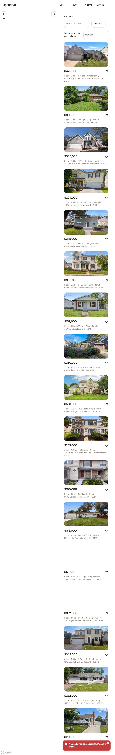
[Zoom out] (3, 18)
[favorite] (106, 71)
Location (68, 17)
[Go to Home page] (9, 5)
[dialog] (87, 745)
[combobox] (96, 35)
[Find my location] (54, 14)
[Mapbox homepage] (7, 752)
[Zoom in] (3, 14)
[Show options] (105, 35)
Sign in (100, 5)
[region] (29, 382)
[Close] (108, 743)
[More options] (109, 5)
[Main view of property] (86, 54)
